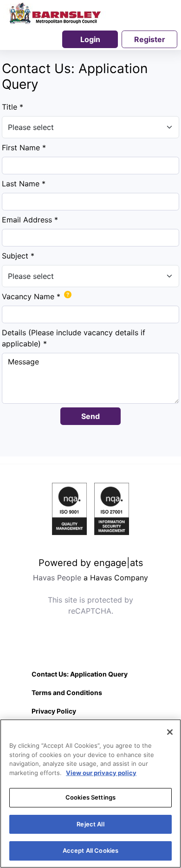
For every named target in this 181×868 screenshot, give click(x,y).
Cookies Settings (90, 797)
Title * (12, 106)
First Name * (24, 147)
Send (90, 416)
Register (149, 39)
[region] (90, 793)
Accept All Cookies (90, 850)
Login (90, 39)
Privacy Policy (54, 711)
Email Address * (30, 219)
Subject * (18, 255)
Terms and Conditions (67, 692)
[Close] (170, 732)
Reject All (90, 824)
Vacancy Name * (31, 296)
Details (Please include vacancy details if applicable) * (73, 338)
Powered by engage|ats (91, 562)
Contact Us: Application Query (80, 674)
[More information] (65, 298)
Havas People (57, 577)
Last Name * (23, 183)
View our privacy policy (101, 772)
